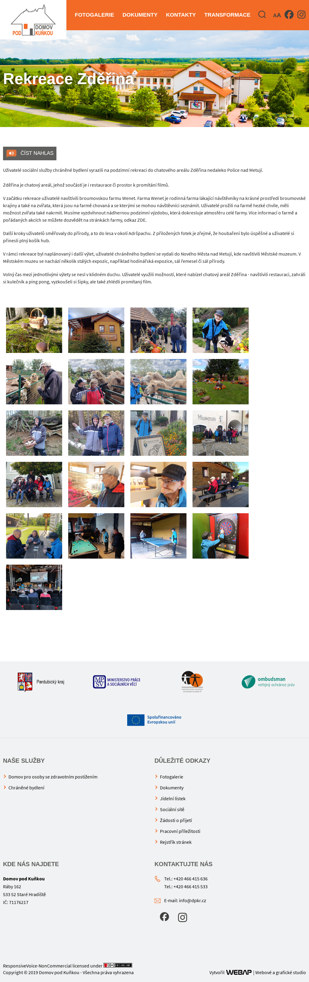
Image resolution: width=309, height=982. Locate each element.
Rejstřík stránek (176, 842)
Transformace (227, 15)
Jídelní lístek (173, 798)
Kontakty (181, 15)
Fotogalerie (94, 15)
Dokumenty (140, 15)
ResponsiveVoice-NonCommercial (37, 966)
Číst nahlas (36, 153)
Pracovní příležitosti (180, 831)
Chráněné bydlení (26, 788)
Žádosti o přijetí (176, 820)
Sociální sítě (172, 809)
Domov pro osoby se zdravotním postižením (52, 777)
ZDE (141, 220)
